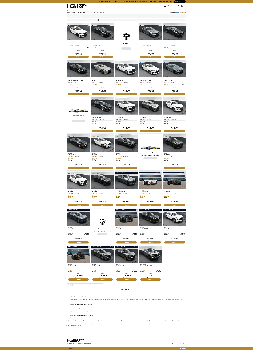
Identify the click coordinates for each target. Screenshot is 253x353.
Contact (155, 5)
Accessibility (183, 343)
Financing (120, 5)
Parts (137, 5)
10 (96, 284)
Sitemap (168, 343)
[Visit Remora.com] (183, 348)
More (78, 50)
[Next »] (101, 285)
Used (157, 340)
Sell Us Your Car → (126, 48)
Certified (162, 340)
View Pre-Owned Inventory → (150, 158)
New (102, 5)
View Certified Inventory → (78, 120)
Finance (178, 340)
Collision (146, 5)
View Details (78, 56)
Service (129, 5)
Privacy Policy (175, 343)
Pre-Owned (110, 5)
